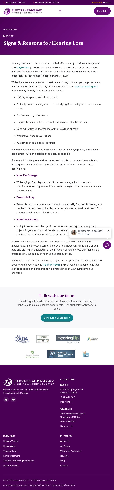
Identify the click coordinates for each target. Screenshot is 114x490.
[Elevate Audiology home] (22, 11)
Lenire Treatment (11, 456)
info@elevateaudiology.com (15, 485)
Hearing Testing (10, 441)
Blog (62, 460)
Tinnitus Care (9, 451)
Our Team (65, 446)
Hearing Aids (9, 446)
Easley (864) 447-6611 (16, 2)
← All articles (10, 29)
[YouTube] (13, 399)
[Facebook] (6, 399)
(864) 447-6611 (51, 264)
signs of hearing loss (86, 86)
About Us (64, 441)
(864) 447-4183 (67, 421)
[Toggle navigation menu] (60, 11)
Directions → (66, 401)
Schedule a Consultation (57, 318)
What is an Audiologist (70, 451)
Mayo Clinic (22, 67)
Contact (64, 465)
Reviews (101, 2)
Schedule (102, 11)
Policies (52, 480)
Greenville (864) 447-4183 (47, 2)
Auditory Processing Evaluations (18, 460)
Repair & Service (11, 465)
